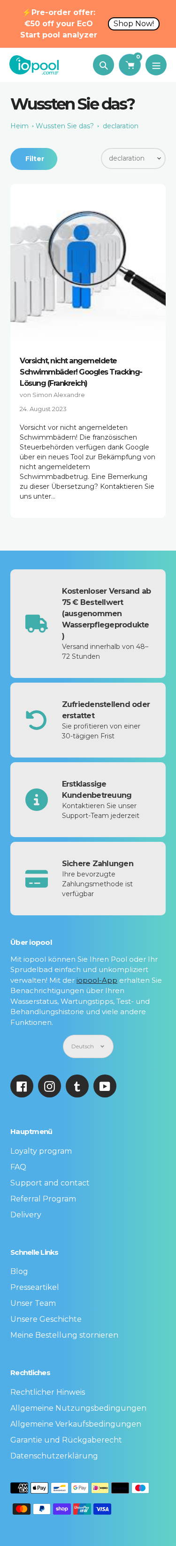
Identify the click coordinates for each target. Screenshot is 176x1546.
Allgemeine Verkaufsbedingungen (75, 1424)
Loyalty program (41, 1151)
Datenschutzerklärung (54, 1455)
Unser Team (33, 1303)
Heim (19, 126)
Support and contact (50, 1182)
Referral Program (43, 1198)
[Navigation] (156, 64)
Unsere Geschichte (46, 1319)
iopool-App (97, 980)
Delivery (25, 1214)
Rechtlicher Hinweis (47, 1392)
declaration (120, 126)
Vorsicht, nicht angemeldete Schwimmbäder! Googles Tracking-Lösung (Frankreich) (81, 372)
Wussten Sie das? (65, 126)
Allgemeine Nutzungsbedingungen (78, 1408)
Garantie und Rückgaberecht (66, 1440)
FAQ (18, 1167)
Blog (19, 1271)
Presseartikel (34, 1287)
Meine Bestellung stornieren (64, 1335)
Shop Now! (134, 23)
